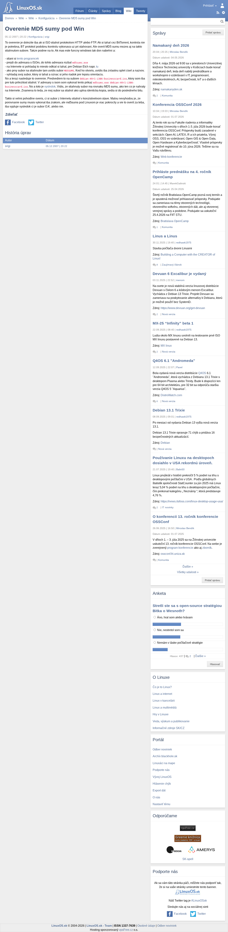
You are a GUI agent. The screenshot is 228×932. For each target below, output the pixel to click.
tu (97, 66)
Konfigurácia (46, 18)
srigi (47, 36)
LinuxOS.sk (23, 7)
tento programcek (28, 58)
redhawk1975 (183, 242)
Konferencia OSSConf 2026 (177, 104)
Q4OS (202, 373)
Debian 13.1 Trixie (169, 410)
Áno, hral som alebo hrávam (174, 617)
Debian (165, 442)
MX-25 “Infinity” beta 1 (173, 323)
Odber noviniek (167, 925)
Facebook (18, 122)
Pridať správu (213, 32)
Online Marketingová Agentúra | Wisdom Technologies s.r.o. (174, 849)
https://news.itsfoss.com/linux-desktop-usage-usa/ (192, 501)
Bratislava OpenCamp (175, 221)
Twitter (39, 122)
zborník (207, 547)
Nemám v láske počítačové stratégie (179, 642)
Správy (106, 10)
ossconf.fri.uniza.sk (173, 553)
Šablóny (223, 12)
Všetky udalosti (186, 572)
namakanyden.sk (171, 89)
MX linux (166, 345)
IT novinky (167, 507)
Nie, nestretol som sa (170, 630)
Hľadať (222, 21)
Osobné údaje (146, 925)
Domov (9, 18)
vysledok (50, 86)
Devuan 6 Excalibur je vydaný (179, 274)
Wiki (128, 10)
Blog (118, 10)
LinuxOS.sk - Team (99, 925)
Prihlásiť (208, 5)
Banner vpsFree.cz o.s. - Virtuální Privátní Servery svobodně (188, 828)
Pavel (179, 367)
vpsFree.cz (126, 929)
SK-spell (187, 859)
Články (92, 10)
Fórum (80, 10)
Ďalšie (187, 566)
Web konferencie (171, 156)
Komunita (167, 95)
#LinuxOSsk (199, 900)
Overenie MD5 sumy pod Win (77, 18)
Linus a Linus (165, 236)
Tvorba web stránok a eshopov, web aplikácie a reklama (201, 849)
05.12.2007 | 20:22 (56, 146)
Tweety (140, 10)
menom (180, 280)
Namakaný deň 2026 (171, 45)
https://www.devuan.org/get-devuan (183, 308)
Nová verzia (168, 314)
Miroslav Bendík (179, 51)
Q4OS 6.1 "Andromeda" (174, 361)
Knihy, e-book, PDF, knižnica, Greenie (187, 838)
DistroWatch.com (171, 395)
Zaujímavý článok (172, 264)
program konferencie (180, 547)
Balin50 (180, 469)
